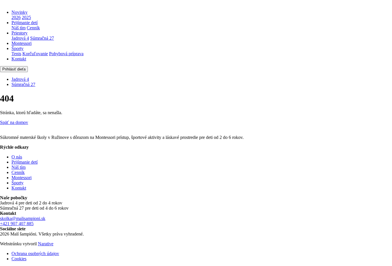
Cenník (33, 27)
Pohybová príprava (66, 53)
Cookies (18, 258)
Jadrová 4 (20, 38)
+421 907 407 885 (17, 223)
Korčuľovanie (35, 53)
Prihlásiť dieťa (14, 69)
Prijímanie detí (24, 22)
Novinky (19, 12)
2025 (26, 17)
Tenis (16, 53)
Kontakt (18, 58)
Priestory (19, 32)
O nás (16, 156)
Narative (45, 243)
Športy (17, 48)
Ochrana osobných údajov (35, 253)
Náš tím (18, 27)
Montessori (21, 43)
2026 (16, 17)
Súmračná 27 (42, 38)
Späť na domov (14, 122)
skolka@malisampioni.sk (22, 218)
